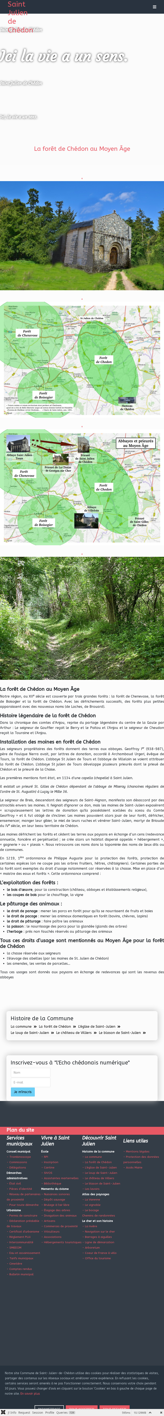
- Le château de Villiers (98, 1178)
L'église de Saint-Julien (96, 1027)
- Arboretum (91, 1247)
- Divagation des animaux (59, 1215)
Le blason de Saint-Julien (120, 1033)
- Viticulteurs (50, 1231)
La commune (21, 1027)
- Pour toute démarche (23, 1204)
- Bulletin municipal (20, 1274)
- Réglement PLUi (19, 1237)
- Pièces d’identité (19, 1188)
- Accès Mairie (132, 1167)
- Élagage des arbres (55, 1210)
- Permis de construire (22, 1215)
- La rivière (89, 1226)
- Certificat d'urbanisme (23, 1231)
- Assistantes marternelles (60, 1178)
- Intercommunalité (20, 1242)
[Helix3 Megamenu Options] (153, 7)
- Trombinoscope (19, 1156)
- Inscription (49, 1162)
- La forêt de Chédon (97, 1162)
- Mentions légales (136, 1151)
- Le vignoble (91, 1204)
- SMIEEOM (14, 1247)
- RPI (44, 1156)
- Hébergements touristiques (61, 1242)
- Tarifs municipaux (20, 1258)
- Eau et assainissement (23, 1253)
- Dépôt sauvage (53, 1199)
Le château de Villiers (74, 1033)
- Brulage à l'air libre (55, 1204)
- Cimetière (14, 1263)
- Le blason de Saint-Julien (101, 1183)
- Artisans (48, 1221)
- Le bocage (90, 1210)
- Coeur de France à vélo (99, 1253)
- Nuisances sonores (55, 1194)
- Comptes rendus (19, 1269)
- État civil (14, 1183)
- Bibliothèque (51, 1183)
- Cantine (47, 1167)
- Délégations (16, 1167)
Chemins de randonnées (98, 1215)
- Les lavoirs (91, 1188)
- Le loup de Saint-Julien (99, 1172)
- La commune (92, 1156)
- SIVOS (46, 1172)
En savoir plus (30, 1393)
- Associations (51, 1237)
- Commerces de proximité (59, 1226)
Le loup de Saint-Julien (30, 1033)
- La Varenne (91, 1199)
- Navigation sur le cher (98, 1231)
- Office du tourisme (96, 1258)
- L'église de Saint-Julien (99, 1167)
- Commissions (17, 1162)
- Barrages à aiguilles (97, 1237)
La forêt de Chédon (55, 1027)
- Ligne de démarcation (98, 1242)
